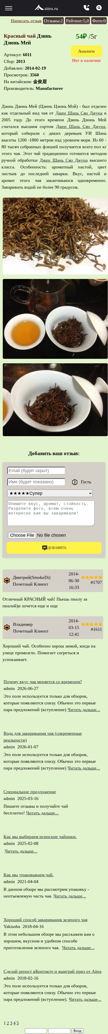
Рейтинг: (77, 20)
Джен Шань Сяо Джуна (79, 113)
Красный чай (20, 36)
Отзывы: (53, 20)
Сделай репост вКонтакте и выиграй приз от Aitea (52, 971)
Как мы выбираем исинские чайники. (40, 836)
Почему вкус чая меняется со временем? (43, 681)
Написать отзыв (26, 20)
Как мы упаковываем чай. (29, 874)
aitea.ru (51, 8)
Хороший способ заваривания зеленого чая (45, 919)
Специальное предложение (30, 791)
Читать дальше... (84, 709)
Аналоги (86, 51)
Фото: (99, 20)
